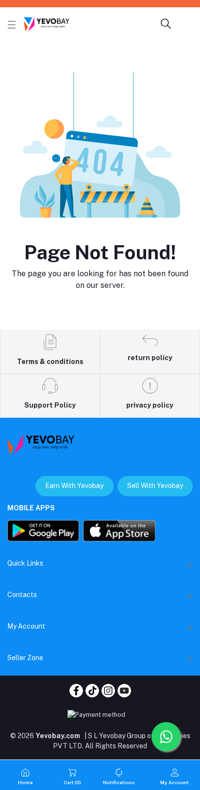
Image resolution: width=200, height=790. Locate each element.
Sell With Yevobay (155, 486)
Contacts (22, 595)
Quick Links (25, 563)
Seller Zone (25, 658)
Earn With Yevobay (74, 486)
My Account (26, 626)
